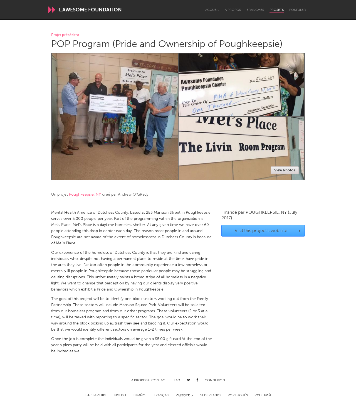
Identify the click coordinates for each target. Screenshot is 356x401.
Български (95, 395)
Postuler (297, 10)
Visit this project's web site (268, 230)
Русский (262, 395)
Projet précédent (65, 35)
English (119, 395)
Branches (255, 10)
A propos (233, 10)
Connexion (215, 380)
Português (238, 395)
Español (140, 395)
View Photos (284, 170)
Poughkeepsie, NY (85, 194)
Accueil (212, 10)
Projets (277, 10)
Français (161, 395)
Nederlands (210, 395)
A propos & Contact (149, 380)
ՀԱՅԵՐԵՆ (184, 395)
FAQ (177, 380)
